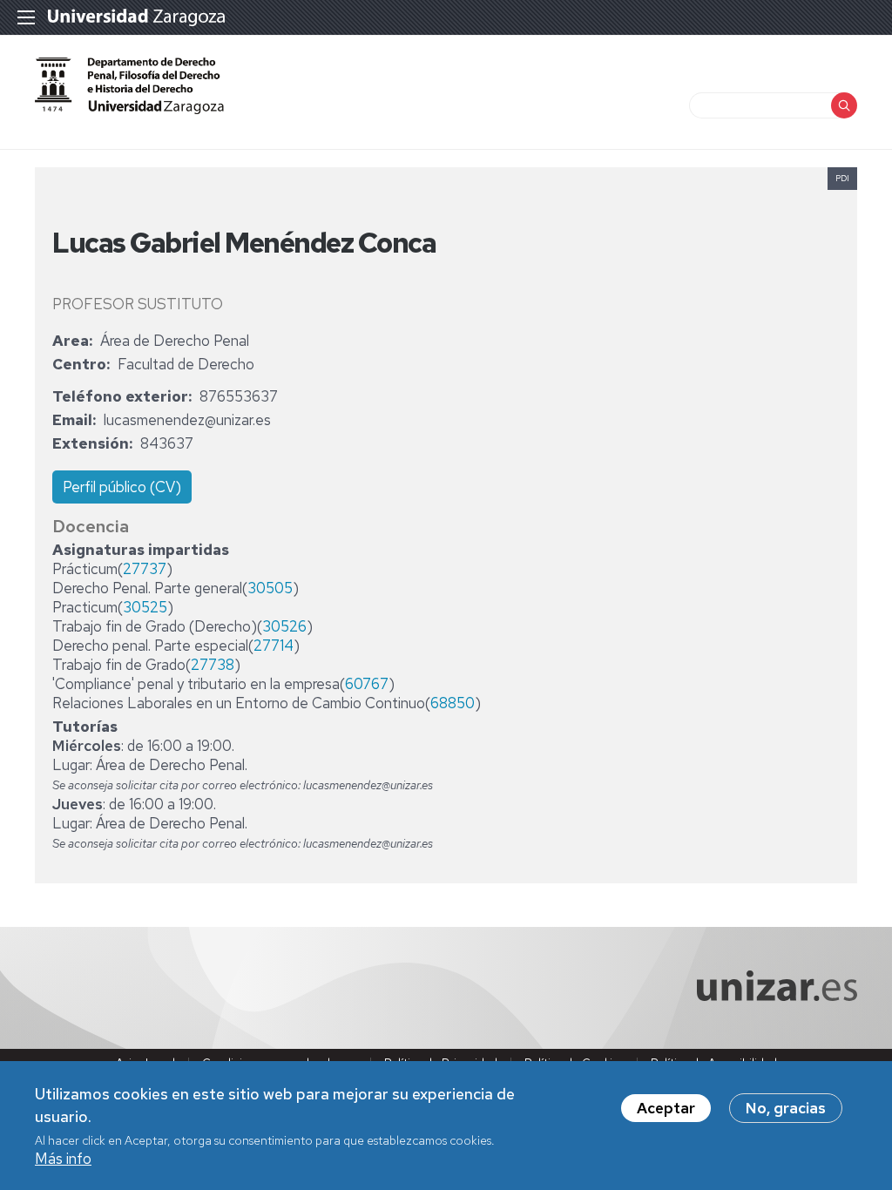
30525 (145, 607)
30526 (284, 626)
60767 (367, 683)
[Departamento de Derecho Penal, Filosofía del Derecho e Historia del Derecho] (129, 85)
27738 (212, 664)
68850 (452, 703)
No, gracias (786, 1108)
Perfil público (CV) (122, 487)
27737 (144, 568)
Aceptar (666, 1108)
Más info (63, 1158)
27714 (273, 645)
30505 (270, 588)
